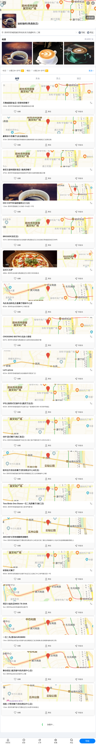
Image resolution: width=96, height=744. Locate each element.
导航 (83, 32)
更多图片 (88, 39)
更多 (23, 743)
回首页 (8, 743)
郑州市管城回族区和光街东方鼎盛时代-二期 (22, 32)
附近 (49, 111)
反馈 (93, 3)
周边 (91, 32)
